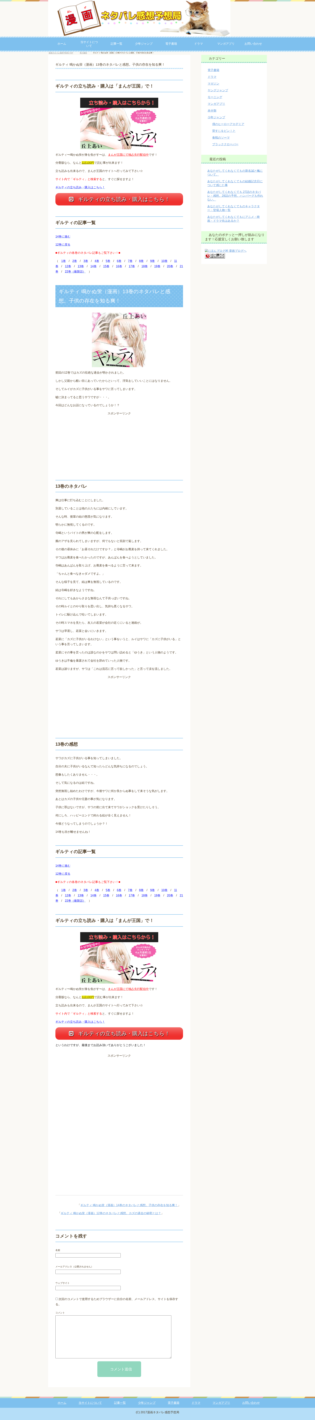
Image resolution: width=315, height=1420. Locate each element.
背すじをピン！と (224, 131)
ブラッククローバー (225, 145)
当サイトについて (89, 43)
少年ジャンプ (144, 43)
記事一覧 (116, 43)
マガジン (213, 84)
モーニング (215, 98)
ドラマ (198, 43)
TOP (63, 54)
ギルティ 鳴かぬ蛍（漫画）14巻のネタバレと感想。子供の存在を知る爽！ (129, 1206)
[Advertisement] (119, 442)
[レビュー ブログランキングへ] (215, 257)
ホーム (61, 43)
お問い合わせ (253, 43)
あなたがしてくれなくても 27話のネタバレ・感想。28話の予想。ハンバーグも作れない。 (235, 196)
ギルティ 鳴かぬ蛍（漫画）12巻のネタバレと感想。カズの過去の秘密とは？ (111, 1214)
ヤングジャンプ (218, 91)
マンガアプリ (226, 43)
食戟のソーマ (221, 138)
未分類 (212, 111)
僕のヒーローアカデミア (228, 125)
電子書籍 (171, 43)
